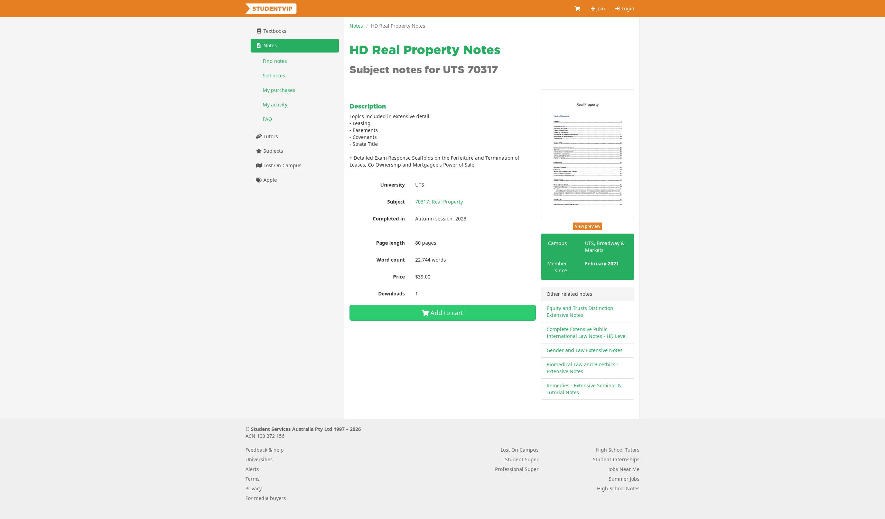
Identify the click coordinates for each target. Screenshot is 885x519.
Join (600, 8)
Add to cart (446, 313)
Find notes (275, 61)
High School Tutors (618, 449)
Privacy (253, 488)
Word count (390, 259)
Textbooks (274, 31)
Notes (356, 25)
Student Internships (616, 459)
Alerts (252, 469)
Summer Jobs (624, 478)
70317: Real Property (439, 201)
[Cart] (577, 8)
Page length (390, 242)
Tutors (270, 136)
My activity (275, 104)
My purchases (279, 90)
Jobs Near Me (624, 469)
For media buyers (265, 498)
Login (627, 8)
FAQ (267, 119)
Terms (252, 478)
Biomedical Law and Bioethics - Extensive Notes (582, 368)
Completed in (389, 218)
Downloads (391, 293)
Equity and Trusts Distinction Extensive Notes (580, 311)
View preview (587, 226)
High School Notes (618, 488)
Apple (269, 180)
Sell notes (274, 75)
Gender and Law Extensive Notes (585, 350)
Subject (396, 201)
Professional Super (517, 469)
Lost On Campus (281, 165)
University (392, 184)
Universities (259, 459)
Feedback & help (264, 449)
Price (399, 276)
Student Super (522, 459)
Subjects (272, 151)
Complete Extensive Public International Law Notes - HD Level (587, 332)
